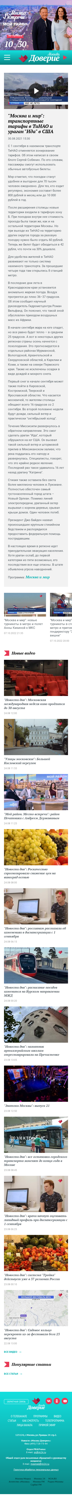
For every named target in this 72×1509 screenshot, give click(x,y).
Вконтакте (49, 1401)
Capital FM (36, 1484)
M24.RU (52, 1478)
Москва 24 (39, 1478)
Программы (40, 1416)
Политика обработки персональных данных (36, 1469)
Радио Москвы (55, 1481)
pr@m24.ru (40, 1452)
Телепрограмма (54, 1421)
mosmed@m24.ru (40, 1463)
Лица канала (24, 1425)
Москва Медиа (23, 1478)
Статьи (12, 1421)
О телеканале (19, 1416)
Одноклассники (57, 1401)
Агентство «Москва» (19, 1481)
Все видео (10, 1352)
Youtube (65, 1401)
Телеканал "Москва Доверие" (39, 57)
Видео (57, 1416)
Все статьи (11, 1373)
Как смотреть (30, 1421)
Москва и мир (38, 577)
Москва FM (39, 1481)
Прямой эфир (47, 1425)
